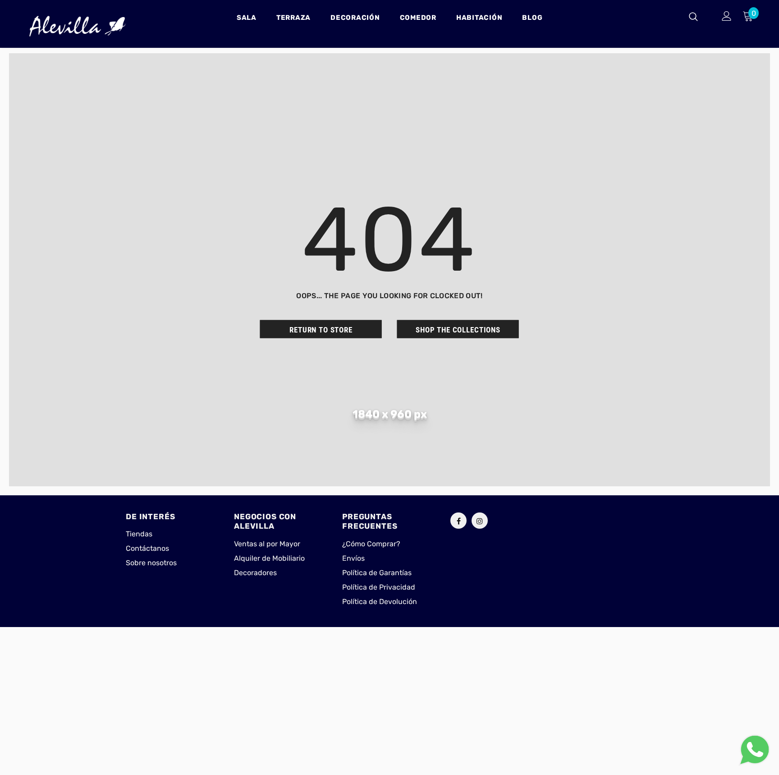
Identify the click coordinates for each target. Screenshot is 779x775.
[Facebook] (458, 520)
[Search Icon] (699, 16)
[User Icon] (727, 16)
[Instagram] (480, 520)
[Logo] (78, 26)
